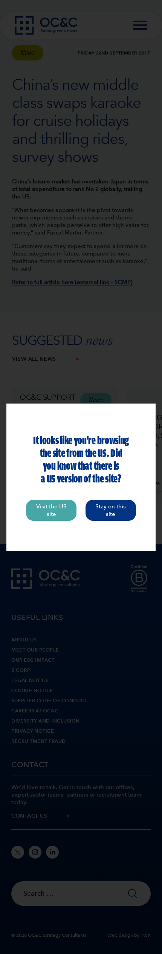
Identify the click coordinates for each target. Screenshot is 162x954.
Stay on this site (110, 510)
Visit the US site (51, 510)
